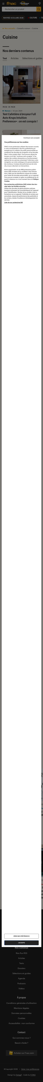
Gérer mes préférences (21, 936)
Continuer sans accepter (32, 138)
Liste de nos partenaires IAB (13, 202)
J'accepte (21, 942)
